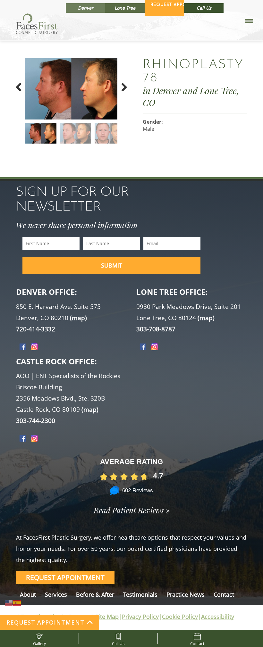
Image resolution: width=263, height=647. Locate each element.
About (28, 594)
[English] (9, 602)
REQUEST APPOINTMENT (45, 622)
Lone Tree (125, 8)
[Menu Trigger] (249, 20)
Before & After (95, 594)
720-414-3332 (35, 329)
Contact (224, 594)
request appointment (65, 577)
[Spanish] (17, 602)
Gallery (39, 642)
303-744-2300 (35, 421)
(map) (78, 318)
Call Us (204, 8)
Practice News (185, 594)
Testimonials (140, 594)
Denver (85, 8)
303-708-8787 (155, 329)
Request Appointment (167, 5)
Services (56, 594)
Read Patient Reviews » (132, 510)
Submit (111, 265)
